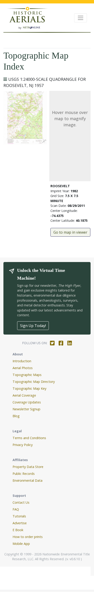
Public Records (24, 473)
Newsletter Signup (26, 409)
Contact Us (21, 502)
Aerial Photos (23, 368)
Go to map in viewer (70, 232)
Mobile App (21, 543)
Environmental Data (27, 480)
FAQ (16, 509)
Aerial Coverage (24, 395)
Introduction (22, 361)
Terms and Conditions (29, 438)
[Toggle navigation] (80, 17)
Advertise (20, 523)
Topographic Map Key (29, 388)
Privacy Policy (23, 445)
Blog (16, 416)
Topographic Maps (27, 375)
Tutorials (19, 516)
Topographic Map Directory (34, 381)
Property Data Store (28, 467)
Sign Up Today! (33, 325)
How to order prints (28, 537)
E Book (18, 530)
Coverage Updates (27, 402)
